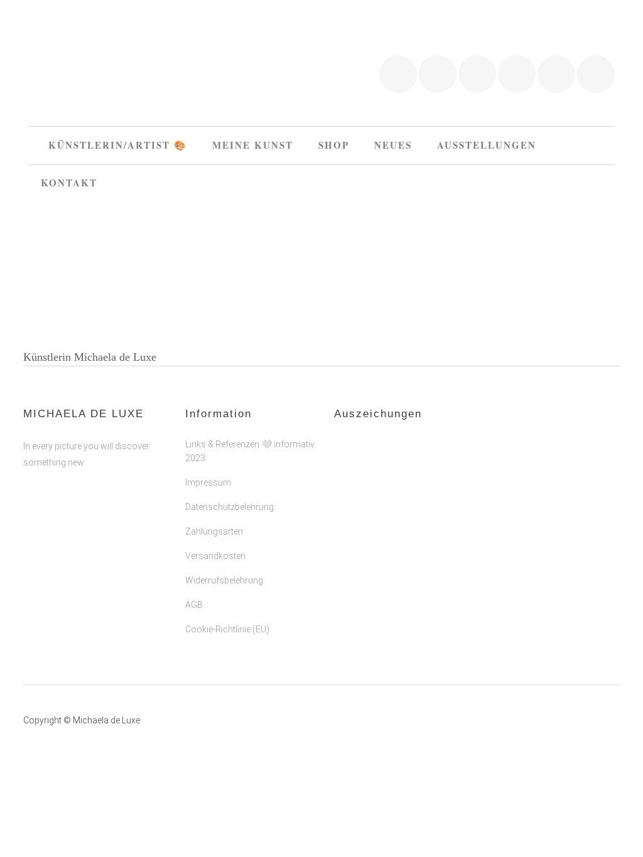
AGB (194, 605)
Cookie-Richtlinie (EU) (227, 629)
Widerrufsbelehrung (224, 580)
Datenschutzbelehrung (229, 507)
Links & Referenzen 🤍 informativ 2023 (250, 451)
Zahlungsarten (214, 531)
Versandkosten (215, 556)
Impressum (208, 482)
